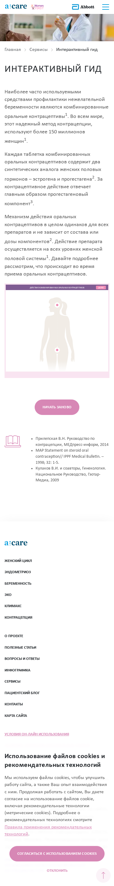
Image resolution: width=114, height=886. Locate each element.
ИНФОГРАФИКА (17, 670)
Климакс (13, 606)
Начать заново (57, 407)
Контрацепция (18, 618)
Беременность (18, 584)
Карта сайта (16, 716)
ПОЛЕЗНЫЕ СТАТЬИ (20, 648)
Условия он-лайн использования (37, 734)
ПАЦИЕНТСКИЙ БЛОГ (22, 693)
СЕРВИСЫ (12, 682)
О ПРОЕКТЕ (14, 636)
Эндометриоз (18, 572)
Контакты (14, 704)
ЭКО (8, 595)
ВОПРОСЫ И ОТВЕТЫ (22, 659)
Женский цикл (18, 561)
